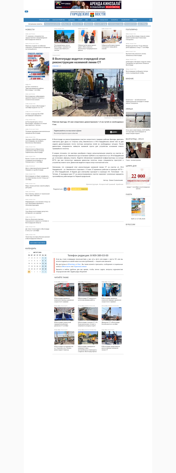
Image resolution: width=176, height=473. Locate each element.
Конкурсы (114, 20)
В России (130, 224)
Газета (135, 20)
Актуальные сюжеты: (35, 24)
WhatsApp (72, 264)
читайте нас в (79, 189)
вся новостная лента (37, 243)
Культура (94, 20)
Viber (79, 264)
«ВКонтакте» (66, 266)
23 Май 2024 (55, 66)
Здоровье (71, 20)
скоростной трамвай (107, 184)
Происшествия (44, 20)
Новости (29, 29)
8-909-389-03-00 (99, 255)
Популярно (131, 29)
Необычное (104, 20)
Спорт (80, 20)
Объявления (125, 20)
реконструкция (92, 184)
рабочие (120, 184)
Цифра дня (131, 166)
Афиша (129, 108)
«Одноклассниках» (80, 266)
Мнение (130, 78)
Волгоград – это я (135, 139)
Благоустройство (59, 20)
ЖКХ (86, 20)
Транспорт (56, 55)
